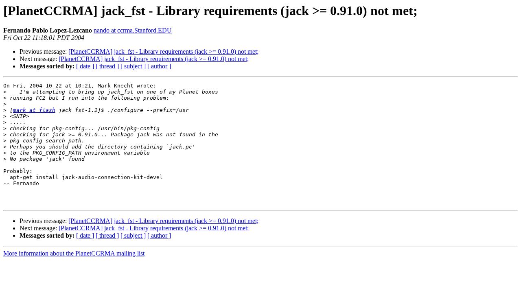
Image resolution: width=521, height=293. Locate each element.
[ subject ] (133, 66)
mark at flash (34, 110)
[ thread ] (107, 66)
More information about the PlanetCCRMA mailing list (73, 253)
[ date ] (85, 66)
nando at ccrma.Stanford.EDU (133, 30)
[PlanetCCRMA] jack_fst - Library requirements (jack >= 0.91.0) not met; (163, 51)
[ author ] (159, 66)
